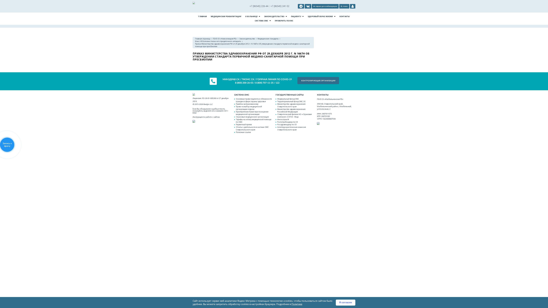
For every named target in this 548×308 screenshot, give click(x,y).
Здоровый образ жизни (320, 16)
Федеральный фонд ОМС (288, 99)
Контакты (345, 16)
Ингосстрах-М (283, 119)
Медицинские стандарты (268, 39)
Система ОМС (261, 21)
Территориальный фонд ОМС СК (291, 101)
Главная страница (202, 39)
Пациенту (296, 16)
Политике (296, 304)
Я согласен (345, 302)
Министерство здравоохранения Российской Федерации (291, 110)
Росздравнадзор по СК (287, 124)
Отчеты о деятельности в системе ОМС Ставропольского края (252, 128)
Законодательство (274, 16)
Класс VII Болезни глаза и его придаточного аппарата (218, 41)
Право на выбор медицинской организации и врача (249, 107)
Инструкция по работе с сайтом (206, 117)
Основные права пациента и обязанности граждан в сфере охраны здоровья (254, 100)
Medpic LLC (208, 104)
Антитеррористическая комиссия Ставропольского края (291, 128)
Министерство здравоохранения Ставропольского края (291, 105)
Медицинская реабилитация (226, 16)
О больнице (251, 16)
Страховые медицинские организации (252, 117)
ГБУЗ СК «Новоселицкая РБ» (225, 39)
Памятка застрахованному (247, 104)
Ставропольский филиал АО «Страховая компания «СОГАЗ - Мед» (294, 115)
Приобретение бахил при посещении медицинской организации (252, 113)
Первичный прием (244, 124)
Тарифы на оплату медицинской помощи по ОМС (253, 120)
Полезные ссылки (243, 132)
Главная (202, 16)
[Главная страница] (194, 3)
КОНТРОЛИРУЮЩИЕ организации (318, 80)
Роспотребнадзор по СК (287, 122)
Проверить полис (284, 21)
